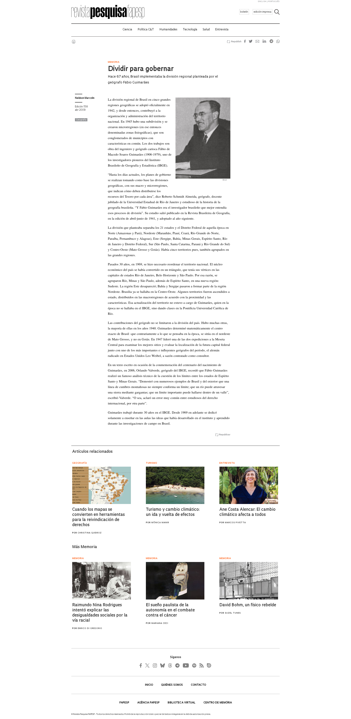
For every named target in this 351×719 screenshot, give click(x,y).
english (262, 1)
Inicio (149, 685)
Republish (236, 42)
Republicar (224, 435)
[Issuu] (208, 665)
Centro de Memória (217, 702)
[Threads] (170, 665)
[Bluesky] (162, 665)
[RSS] (200, 665)
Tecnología (190, 29)
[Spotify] (194, 665)
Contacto (198, 685)
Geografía (81, 120)
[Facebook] (141, 665)
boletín (244, 12)
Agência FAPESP (148, 702)
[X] (147, 665)
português (274, 1)
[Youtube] (185, 665)
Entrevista (222, 29)
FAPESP (124, 702)
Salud (206, 29)
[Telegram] (177, 665)
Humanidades (168, 29)
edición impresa (262, 12)
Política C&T (146, 29)
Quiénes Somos (172, 685)
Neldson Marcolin (84, 98)
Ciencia (127, 29)
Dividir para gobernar (140, 69)
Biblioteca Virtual (182, 702)
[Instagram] (154, 665)
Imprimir (73, 41)
